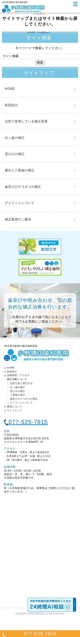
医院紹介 (11, 105)
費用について (14, 406)
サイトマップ (14, 410)
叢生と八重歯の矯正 (20, 170)
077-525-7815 (28, 422)
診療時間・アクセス (18, 375)
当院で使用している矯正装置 (26, 121)
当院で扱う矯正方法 (21, 383)
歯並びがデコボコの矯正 (23, 186)
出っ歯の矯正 (15, 137)
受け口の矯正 (15, 154)
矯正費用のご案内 (18, 219)
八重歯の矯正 (17, 395)
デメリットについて (20, 203)
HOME (10, 88)
